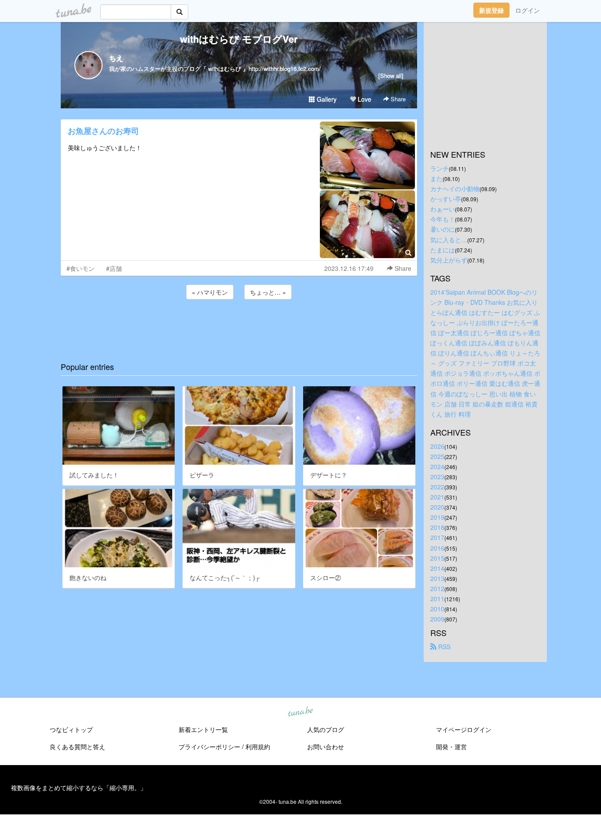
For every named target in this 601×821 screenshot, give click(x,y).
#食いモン (80, 268)
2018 (437, 527)
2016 (437, 548)
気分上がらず (448, 259)
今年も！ (442, 218)
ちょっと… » (268, 292)
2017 (437, 537)
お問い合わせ (325, 746)
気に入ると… (448, 239)
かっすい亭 (445, 198)
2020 (437, 507)
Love (363, 99)
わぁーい (442, 208)
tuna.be (300, 712)
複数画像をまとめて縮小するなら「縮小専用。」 (79, 787)
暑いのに (442, 229)
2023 (437, 476)
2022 (437, 486)
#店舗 (114, 268)
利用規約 (258, 746)
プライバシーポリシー (209, 746)
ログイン (527, 10)
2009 (437, 618)
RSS (443, 646)
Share (397, 99)
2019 (437, 517)
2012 (437, 588)
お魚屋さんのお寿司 (103, 131)
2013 (437, 578)
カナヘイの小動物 (455, 188)
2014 (437, 568)
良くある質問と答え (77, 746)
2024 (437, 466)
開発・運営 (451, 746)
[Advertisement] (239, 325)
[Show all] (390, 75)
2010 (437, 608)
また (436, 178)
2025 (437, 456)
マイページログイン (463, 729)
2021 (437, 496)
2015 (437, 558)
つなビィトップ (71, 729)
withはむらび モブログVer (239, 39)
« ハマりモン (210, 292)
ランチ (439, 168)
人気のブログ (325, 729)
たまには (442, 249)
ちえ (116, 58)
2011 (437, 598)
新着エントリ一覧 (203, 729)
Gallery (326, 99)
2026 (437, 446)
